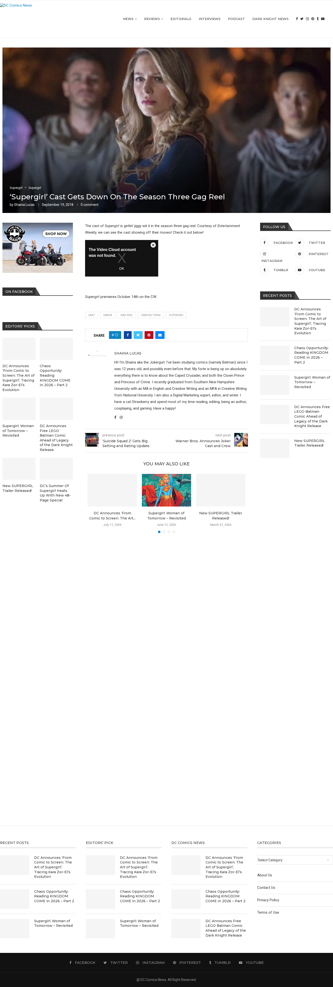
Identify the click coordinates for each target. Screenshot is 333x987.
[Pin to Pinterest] (149, 335)
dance (107, 315)
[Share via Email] (160, 335)
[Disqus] (166, 607)
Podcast (236, 19)
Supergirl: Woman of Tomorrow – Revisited (312, 382)
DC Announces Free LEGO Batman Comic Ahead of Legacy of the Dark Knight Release (312, 416)
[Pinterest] (312, 19)
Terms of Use (268, 912)
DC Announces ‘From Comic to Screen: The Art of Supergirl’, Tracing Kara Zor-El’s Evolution (310, 321)
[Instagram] (307, 19)
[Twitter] (302, 19)
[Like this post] (116, 335)
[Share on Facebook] (128, 335)
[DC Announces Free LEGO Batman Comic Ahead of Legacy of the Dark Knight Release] (274, 414)
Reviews (152, 19)
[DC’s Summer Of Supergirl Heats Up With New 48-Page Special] (56, 469)
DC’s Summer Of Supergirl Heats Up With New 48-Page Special (55, 493)
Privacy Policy (268, 900)
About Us (264, 875)
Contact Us (266, 887)
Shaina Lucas (24, 205)
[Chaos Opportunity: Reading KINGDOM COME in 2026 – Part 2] (274, 355)
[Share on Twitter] (138, 335)
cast (91, 315)
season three (151, 315)
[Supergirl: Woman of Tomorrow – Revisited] (166, 490)
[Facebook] (297, 19)
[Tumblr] (318, 19)
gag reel (126, 315)
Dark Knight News (270, 19)
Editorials (180, 19)
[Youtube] (322, 19)
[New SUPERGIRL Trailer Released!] (220, 490)
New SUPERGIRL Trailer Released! (309, 443)
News (128, 19)
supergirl (176, 315)
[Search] (330, 19)
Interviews (210, 19)
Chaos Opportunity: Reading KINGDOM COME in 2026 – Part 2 (311, 355)
